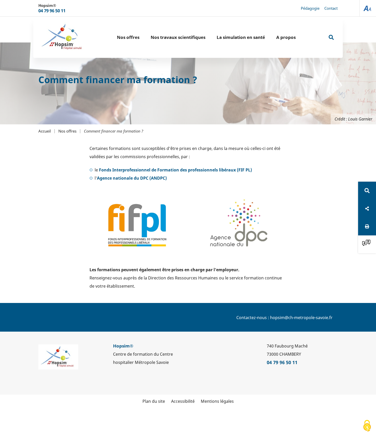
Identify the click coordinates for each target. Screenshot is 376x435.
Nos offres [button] (128, 37)
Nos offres (67, 131)
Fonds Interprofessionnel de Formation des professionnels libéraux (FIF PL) (175, 170)
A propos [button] (286, 37)
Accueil (44, 131)
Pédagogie (310, 8)
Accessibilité (183, 401)
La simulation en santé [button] (241, 37)
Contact (331, 8)
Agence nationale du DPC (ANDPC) (132, 178)
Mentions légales (217, 401)
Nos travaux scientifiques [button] (178, 37)
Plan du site (153, 401)
